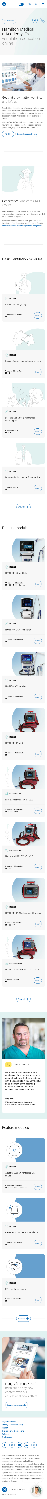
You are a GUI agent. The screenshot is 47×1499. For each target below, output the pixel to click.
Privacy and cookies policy (12, 1425)
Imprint (5, 1428)
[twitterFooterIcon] (12, 1445)
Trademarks (7, 1437)
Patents (5, 1434)
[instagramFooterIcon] (34, 1445)
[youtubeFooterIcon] (19, 1445)
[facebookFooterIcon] (4, 1445)
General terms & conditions (13, 1431)
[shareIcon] (35, 20)
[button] (29, 4)
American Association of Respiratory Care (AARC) (22, 226)
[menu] (43, 4)
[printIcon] (42, 20)
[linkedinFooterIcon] (26, 1445)
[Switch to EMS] (21, 4)
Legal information (9, 1422)
